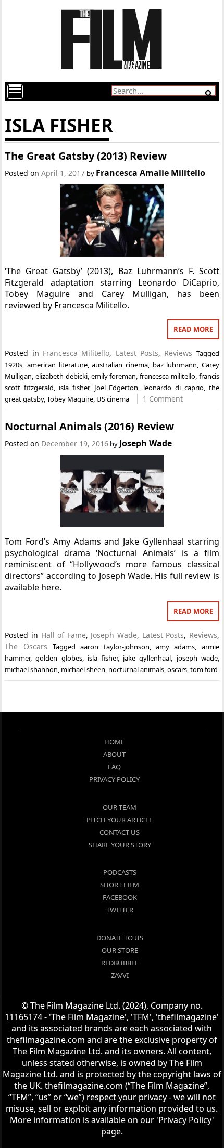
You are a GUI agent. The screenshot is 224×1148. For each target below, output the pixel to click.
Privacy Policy (114, 779)
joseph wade (197, 658)
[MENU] (15, 91)
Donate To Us (119, 938)
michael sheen (83, 669)
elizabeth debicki (61, 376)
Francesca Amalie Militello (150, 172)
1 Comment (163, 399)
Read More (193, 329)
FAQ (114, 766)
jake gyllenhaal (147, 658)
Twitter (119, 909)
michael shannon (31, 669)
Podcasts (119, 872)
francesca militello (167, 376)
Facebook (120, 897)
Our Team (119, 807)
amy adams (175, 646)
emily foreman (113, 376)
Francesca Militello (76, 353)
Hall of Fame (63, 635)
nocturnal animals (136, 669)
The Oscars (26, 646)
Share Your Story (120, 844)
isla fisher (74, 387)
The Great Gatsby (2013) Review (86, 156)
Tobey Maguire (70, 399)
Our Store (120, 950)
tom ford (204, 669)
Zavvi (120, 975)
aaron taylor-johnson (114, 646)
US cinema (112, 399)
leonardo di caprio (173, 387)
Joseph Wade (145, 443)
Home (114, 741)
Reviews (178, 353)
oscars (177, 669)
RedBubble (120, 963)
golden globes (58, 658)
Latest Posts (137, 353)
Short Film (119, 884)
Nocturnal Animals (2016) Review (89, 426)
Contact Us (119, 832)
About (114, 754)
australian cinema (120, 364)
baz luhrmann (175, 364)
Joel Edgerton (116, 387)
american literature (57, 364)
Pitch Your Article (119, 819)
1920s (13, 364)
